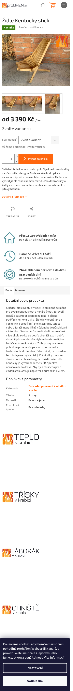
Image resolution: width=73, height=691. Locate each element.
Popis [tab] (8, 290)
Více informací (53, 657)
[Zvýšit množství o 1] (16, 156)
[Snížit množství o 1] (16, 161)
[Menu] (64, 5)
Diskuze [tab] (20, 290)
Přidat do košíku (38, 158)
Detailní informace (13, 197)
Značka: (31, 27)
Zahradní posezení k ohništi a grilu (46, 388)
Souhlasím (35, 681)
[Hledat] (43, 5)
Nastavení (35, 668)
